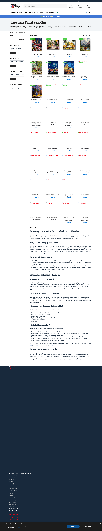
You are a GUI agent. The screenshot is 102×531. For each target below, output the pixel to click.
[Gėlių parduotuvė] (53, 139)
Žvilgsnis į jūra (68, 196)
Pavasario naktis (53, 77)
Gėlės (71, 122)
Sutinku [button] (73, 526)
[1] (16, 63)
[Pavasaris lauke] (37, 186)
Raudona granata (36, 125)
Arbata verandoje (84, 172)
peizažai (44, 345)
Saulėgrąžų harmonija (52, 172)
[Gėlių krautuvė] (37, 139)
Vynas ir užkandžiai (37, 54)
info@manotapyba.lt (87, 1)
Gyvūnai (82, 122)
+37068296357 (18, 1)
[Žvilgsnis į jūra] (69, 186)
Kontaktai (11, 495)
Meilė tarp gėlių (53, 54)
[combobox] (98, 523)
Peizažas (57, 76)
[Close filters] (24, 35)
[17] (16, 76)
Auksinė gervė (85, 220)
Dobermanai (53, 196)
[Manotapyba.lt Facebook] (13, 515)
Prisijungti (71, 7)
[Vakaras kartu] (85, 91)
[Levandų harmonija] (69, 162)
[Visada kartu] (53, 209)
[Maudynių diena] (85, 186)
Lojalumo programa (13, 497)
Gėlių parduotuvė (52, 148)
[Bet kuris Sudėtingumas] (16, 61)
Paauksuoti (53, 194)
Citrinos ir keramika (53, 101)
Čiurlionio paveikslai (54, 345)
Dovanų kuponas (12, 483)
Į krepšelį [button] (37, 59)
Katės (82, 99)
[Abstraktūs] (16, 50)
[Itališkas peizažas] (85, 139)
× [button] (100, 523)
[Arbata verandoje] (85, 162)
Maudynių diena (85, 196)
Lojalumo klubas (88, 7)
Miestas (68, 76)
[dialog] (51, 526)
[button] (88, 12)
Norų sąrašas (79, 7)
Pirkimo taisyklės (12, 502)
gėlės (31, 345)
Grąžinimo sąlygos (13, 504)
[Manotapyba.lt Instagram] (10, 515)
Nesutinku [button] (88, 526)
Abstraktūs (33, 122)
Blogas (10, 486)
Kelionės (64, 76)
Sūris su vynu (36, 77)
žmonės (35, 345)
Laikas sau (69, 148)
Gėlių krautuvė (36, 148)
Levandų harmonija (69, 172)
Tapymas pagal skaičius (14, 477)
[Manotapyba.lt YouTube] (17, 515)
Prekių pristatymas (13, 499)
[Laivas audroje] (69, 209)
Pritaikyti (13, 52)
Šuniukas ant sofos (69, 101)
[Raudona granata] (37, 114)
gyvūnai (39, 345)
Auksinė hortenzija (36, 219)
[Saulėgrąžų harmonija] (53, 162)
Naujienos (40, 53)
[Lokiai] (85, 114)
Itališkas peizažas (84, 148)
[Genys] (53, 114)
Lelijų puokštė (68, 125)
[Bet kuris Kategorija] (16, 48)
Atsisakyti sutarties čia (14, 506)
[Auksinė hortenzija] (37, 209)
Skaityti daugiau (18, 527)
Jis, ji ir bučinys (85, 77)
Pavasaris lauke (37, 196)
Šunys (71, 99)
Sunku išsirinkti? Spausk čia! (15, 485)
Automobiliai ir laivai (69, 217)
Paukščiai (55, 122)
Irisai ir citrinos (36, 101)
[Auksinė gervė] (85, 209)
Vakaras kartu (84, 101)
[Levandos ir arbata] (37, 162)
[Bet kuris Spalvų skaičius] (16, 74)
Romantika (55, 53)
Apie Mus (11, 493)
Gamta (66, 53)
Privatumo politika (13, 500)
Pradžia (11, 32)
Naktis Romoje (68, 77)
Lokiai (84, 124)
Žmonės (87, 53)
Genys (52, 124)
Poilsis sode (69, 54)
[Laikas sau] (69, 139)
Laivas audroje (69, 220)
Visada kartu (53, 219)
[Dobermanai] (53, 186)
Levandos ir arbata (37, 172)
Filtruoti (21, 39)
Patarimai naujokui (13, 488)
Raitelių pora (85, 54)
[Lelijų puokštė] (69, 114)
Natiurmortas (34, 53)
